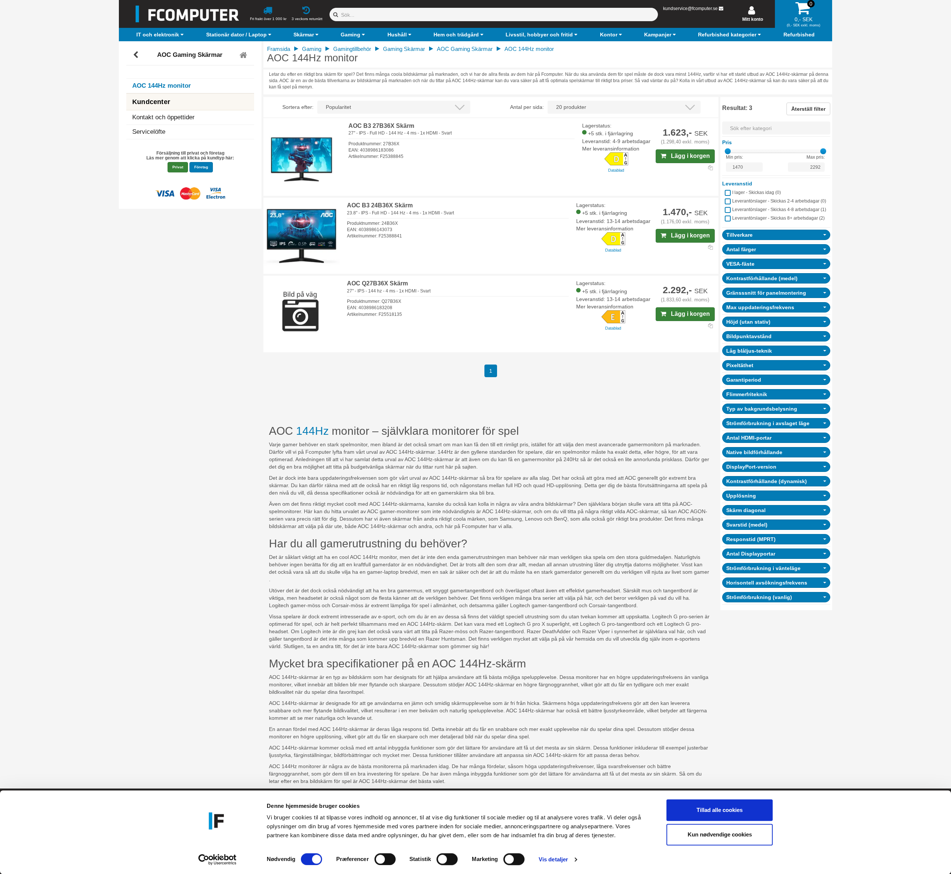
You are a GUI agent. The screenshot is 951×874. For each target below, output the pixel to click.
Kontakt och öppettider (163, 117)
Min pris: (734, 157)
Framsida (278, 49)
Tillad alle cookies (720, 810)
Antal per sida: (527, 107)
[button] (160, 34)
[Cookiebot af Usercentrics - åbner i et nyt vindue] (217, 859)
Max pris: (815, 157)
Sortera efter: (298, 107)
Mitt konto (752, 19)
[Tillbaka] (136, 55)
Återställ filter (808, 109)
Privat (177, 167)
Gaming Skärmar (404, 49)
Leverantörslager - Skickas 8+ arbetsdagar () (778, 218)
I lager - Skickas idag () (756, 192)
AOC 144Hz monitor (161, 85)
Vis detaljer (553, 859)
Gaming (311, 49)
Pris (727, 142)
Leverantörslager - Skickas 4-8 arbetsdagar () (779, 209)
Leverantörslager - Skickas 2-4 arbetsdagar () (779, 201)
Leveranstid (737, 184)
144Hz (314, 431)
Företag (201, 167)
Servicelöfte (148, 131)
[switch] (385, 859)
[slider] (728, 151)
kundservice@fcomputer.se (690, 8)
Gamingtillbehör (352, 49)
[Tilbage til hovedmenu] (244, 55)
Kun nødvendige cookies (720, 834)
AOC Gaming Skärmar (190, 54)
